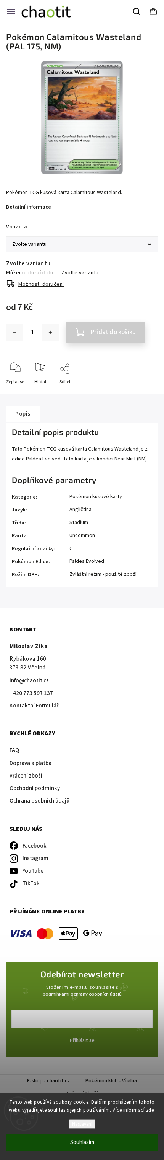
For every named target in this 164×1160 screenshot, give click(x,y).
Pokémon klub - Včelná (111, 1081)
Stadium (78, 522)
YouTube (33, 871)
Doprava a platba (30, 763)
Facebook (35, 846)
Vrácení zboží (26, 776)
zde (150, 1110)
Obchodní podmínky (35, 788)
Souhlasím (82, 1142)
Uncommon (82, 535)
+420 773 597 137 (31, 693)
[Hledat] (137, 11)
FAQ (14, 750)
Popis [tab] (23, 414)
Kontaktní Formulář (34, 706)
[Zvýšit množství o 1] (50, 332)
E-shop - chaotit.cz (48, 1081)
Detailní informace (28, 207)
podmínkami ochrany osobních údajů (82, 994)
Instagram (35, 858)
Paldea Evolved (86, 561)
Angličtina (80, 509)
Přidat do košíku (113, 332)
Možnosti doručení (41, 284)
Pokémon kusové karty (95, 496)
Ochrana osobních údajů (39, 801)
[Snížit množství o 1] (14, 332)
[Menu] (11, 11)
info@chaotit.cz (29, 681)
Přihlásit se (82, 1040)
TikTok (31, 884)
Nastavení (82, 1124)
